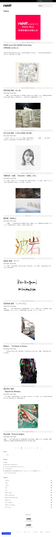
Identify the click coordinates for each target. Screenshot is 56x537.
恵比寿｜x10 (7, 500)
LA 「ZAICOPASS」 (8, 468)
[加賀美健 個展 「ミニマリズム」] (28, 285)
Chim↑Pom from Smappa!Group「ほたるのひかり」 (14, 466)
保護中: (5, 462)
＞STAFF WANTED (6, 533)
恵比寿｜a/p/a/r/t (8, 492)
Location (6, 485)
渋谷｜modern (8, 507)
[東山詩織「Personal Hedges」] (28, 416)
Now (6, 490)
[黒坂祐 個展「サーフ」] (28, 243)
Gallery (6, 482)
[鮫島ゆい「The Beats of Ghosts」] (28, 328)
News (6, 487)
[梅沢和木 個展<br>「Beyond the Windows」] (28, 371)
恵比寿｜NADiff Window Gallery (11, 497)
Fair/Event (7, 480)
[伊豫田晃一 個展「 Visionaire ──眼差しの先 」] (28, 157)
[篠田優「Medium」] (28, 200)
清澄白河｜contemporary (10, 504)
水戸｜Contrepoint (8, 502)
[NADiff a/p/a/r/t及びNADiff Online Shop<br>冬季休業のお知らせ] (28, 27)
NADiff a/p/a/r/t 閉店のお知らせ (10, 464)
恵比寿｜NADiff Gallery (9, 495)
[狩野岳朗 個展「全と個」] (28, 72)
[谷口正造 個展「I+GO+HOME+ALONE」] (28, 115)
